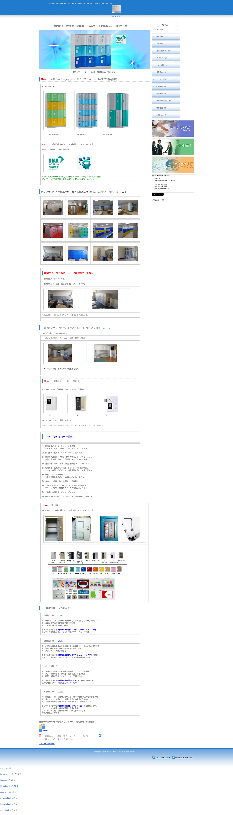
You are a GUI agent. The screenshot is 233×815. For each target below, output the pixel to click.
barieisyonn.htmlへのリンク (10, 774)
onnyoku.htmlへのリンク (9, 798)
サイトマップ (116, 16)
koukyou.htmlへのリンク (9, 804)
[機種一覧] (173, 128)
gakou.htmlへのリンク (8, 810)
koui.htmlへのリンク (8, 780)
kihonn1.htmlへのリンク (9, 786)
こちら (106, 327)
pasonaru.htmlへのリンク (10, 792)
